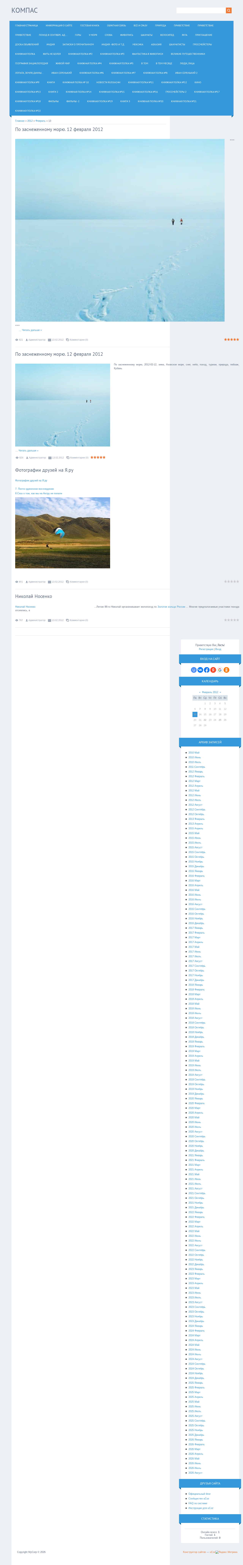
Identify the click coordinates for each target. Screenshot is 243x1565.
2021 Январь (196, 1155)
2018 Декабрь (196, 1037)
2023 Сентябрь (197, 1307)
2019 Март (194, 1051)
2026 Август (195, 1472)
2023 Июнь (195, 1292)
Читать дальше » (32, 330)
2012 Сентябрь (197, 809)
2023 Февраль (197, 1273)
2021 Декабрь (196, 1207)
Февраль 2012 (210, 692)
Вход (218, 649)
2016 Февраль (197, 875)
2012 (30, 120)
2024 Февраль (197, 1330)
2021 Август (195, 1188)
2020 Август (195, 1131)
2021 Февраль (197, 1160)
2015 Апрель (196, 828)
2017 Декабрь (196, 980)
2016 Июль (195, 899)
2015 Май (194, 833)
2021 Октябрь (196, 1198)
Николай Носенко (33, 596)
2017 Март (194, 937)
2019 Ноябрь (196, 1089)
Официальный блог (200, 1493)
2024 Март (194, 1335)
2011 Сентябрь (197, 766)
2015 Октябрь (196, 856)
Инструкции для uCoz (201, 1508)
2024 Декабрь (196, 1378)
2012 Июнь (195, 795)
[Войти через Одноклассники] (226, 670)
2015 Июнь (195, 838)
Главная (19, 120)
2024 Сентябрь (197, 1363)
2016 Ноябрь (196, 918)
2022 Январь (196, 1212)
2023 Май (194, 1288)
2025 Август (195, 1416)
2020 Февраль (197, 1103)
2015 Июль (195, 842)
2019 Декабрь (196, 1093)
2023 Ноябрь (196, 1316)
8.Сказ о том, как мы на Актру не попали (38, 493)
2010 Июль (195, 762)
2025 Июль (195, 1411)
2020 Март (194, 1108)
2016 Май (194, 890)
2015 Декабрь (196, 866)
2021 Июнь (195, 1179)
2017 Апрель (196, 942)
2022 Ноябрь (196, 1259)
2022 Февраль (197, 1217)
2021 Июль (195, 1183)
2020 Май (194, 1117)
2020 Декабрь (196, 1150)
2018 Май (194, 1003)
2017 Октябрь (196, 970)
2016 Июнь (195, 894)
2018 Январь (196, 984)
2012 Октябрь (196, 814)
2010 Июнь (195, 757)
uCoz (212, 1552)
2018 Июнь (195, 1008)
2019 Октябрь (196, 1084)
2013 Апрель (196, 823)
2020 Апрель (196, 1112)
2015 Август (195, 847)
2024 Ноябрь (196, 1373)
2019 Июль (195, 1070)
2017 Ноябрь (196, 975)
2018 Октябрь (196, 1027)
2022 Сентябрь (197, 1250)
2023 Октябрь (196, 1311)
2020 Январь (196, 1098)
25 (220, 720)
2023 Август (195, 1302)
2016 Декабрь (196, 923)
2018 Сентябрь (197, 1022)
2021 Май (194, 1174)
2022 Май (194, 1231)
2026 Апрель (196, 1453)
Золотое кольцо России (172, 606)
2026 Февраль (197, 1444)
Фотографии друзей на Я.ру (44, 470)
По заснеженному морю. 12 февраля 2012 (59, 129)
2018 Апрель (196, 999)
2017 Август (195, 961)
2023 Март (194, 1278)
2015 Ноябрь (196, 861)
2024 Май (194, 1344)
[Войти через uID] (194, 670)
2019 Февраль (197, 1046)
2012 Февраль (197, 776)
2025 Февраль (197, 1387)
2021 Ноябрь (196, 1202)
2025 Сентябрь (197, 1420)
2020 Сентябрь (197, 1136)
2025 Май (194, 1401)
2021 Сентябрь (197, 1193)
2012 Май (194, 790)
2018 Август (195, 1018)
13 (195, 714)
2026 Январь (196, 1439)
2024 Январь (196, 1326)
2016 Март (194, 880)
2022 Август (195, 1245)
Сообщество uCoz (199, 1498)
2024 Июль (195, 1354)
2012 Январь (196, 771)
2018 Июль (195, 1013)
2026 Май (194, 1458)
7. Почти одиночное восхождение (34, 488)
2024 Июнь (195, 1349)
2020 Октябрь (196, 1141)
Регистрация (206, 649)
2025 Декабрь (196, 1434)
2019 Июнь (195, 1065)
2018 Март (194, 994)
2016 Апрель (196, 885)
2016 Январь (196, 871)
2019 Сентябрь (197, 1079)
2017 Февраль (197, 932)
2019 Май (194, 1060)
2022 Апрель (196, 1226)
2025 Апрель (196, 1397)
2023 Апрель (196, 1283)
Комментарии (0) (79, 339)
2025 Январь (196, 1382)
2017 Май (194, 946)
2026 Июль (195, 1468)
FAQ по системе (198, 1503)
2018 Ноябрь (196, 1032)
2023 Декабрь (196, 1321)
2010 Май (194, 752)
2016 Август (195, 904)
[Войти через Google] (220, 670)
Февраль (41, 120)
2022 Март (194, 1221)
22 (205, 720)
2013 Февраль (197, 819)
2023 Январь (196, 1269)
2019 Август (195, 1074)
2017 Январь (196, 928)
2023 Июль (195, 1297)
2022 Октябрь (196, 1254)
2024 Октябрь (196, 1368)
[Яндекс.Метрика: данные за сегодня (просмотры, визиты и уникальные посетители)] (226, 1552)
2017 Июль (195, 956)
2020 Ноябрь (196, 1145)
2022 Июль (195, 1240)
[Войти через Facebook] (207, 670)
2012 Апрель (196, 785)
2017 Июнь (195, 951)
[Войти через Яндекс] (213, 670)
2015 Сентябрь (197, 852)
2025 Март (194, 1392)
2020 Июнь (195, 1122)
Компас (24, 10)
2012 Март (194, 781)
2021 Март (194, 1164)
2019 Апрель (196, 1055)
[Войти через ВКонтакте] (200, 670)
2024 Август (195, 1359)
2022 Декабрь (196, 1264)
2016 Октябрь (196, 913)
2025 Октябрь (196, 1425)
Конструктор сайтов (194, 1552)
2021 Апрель (196, 1169)
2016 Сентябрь (197, 909)
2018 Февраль (197, 989)
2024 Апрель (196, 1340)
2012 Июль (195, 800)
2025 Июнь (195, 1406)
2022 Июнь (195, 1235)
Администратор (37, 339)
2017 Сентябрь (197, 965)
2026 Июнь (195, 1463)
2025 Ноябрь (196, 1430)
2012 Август (195, 804)
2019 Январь (196, 1041)
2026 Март (194, 1449)
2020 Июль (195, 1127)
